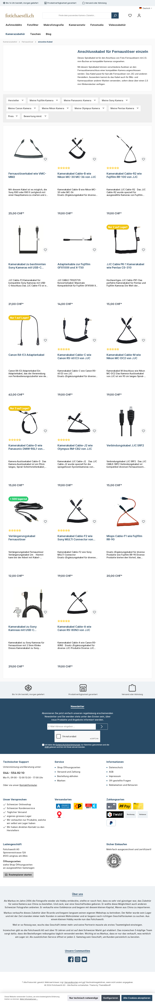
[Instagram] (77, 959)
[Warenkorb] (146, 14)
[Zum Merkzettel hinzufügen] (45, 159)
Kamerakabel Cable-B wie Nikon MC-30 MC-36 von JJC (77, 175)
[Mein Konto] (139, 15)
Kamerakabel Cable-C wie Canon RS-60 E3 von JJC (74, 356)
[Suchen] (115, 15)
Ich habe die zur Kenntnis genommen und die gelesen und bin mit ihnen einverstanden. (77, 746)
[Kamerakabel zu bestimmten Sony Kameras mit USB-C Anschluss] (28, 240)
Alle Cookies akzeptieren (136, 998)
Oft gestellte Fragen (120, 780)
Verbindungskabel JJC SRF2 (125, 445)
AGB (47, 747)
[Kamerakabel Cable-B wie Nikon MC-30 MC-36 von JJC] (77, 149)
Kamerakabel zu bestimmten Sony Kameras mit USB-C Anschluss (27, 266)
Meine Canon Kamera (20, 108)
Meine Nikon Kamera (53, 108)
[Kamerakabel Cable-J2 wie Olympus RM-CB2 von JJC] (77, 421)
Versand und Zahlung (68, 771)
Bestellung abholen (67, 776)
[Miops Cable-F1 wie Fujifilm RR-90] (126, 511)
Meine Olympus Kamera (88, 108)
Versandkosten (71, 982)
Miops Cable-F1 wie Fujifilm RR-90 (124, 537)
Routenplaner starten (20, 874)
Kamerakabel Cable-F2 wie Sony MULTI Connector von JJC (75, 537)
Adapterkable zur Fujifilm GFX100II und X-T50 (74, 266)
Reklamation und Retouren (123, 785)
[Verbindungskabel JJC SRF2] (126, 421)
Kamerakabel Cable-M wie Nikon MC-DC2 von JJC (124, 356)
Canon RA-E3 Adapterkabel (26, 354)
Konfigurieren (110, 998)
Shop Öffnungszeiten (68, 767)
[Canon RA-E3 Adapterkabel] (28, 330)
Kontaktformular (28, 785)
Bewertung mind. (33, 116)
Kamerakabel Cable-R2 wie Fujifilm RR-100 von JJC (124, 175)
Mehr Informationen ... (29, 999)
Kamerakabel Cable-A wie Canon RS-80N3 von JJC (74, 628)
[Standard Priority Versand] (63, 806)
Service (59, 761)
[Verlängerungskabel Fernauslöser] (28, 511)
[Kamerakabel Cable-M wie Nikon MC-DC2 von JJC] (126, 330)
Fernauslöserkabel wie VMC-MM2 (27, 175)
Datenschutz (116, 767)
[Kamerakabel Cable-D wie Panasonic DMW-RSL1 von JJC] (28, 421)
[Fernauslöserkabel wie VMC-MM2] (28, 149)
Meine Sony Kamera (113, 100)
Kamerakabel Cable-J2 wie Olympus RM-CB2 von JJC (75, 447)
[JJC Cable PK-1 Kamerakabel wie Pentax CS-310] (126, 240)
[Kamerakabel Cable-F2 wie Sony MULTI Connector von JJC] (77, 511)
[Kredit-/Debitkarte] (111, 806)
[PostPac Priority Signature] (78, 806)
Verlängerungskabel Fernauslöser (21, 537)
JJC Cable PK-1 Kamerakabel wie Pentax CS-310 (125, 266)
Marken (61, 780)
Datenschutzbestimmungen (68, 745)
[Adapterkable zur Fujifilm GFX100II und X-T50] (77, 240)
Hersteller (14, 100)
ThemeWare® (105, 985)
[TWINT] (115, 814)
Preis (11, 116)
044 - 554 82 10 (14, 772)
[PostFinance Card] (138, 806)
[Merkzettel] (130, 15)
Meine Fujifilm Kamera (42, 100)
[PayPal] (111, 822)
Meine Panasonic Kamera (78, 100)
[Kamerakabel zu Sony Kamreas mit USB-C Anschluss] (28, 602)
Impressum (115, 776)
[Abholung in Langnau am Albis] (59, 814)
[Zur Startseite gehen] (19, 15)
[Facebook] (70, 959)
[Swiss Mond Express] (91, 806)
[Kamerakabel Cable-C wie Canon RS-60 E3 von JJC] (77, 330)
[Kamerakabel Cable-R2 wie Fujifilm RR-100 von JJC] (126, 149)
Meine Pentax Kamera (122, 108)
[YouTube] (84, 959)
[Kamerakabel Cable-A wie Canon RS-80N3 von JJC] (77, 602)
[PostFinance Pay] (124, 806)
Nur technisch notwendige (83, 998)
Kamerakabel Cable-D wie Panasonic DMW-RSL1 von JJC (25, 447)
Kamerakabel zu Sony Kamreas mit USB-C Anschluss (22, 628)
